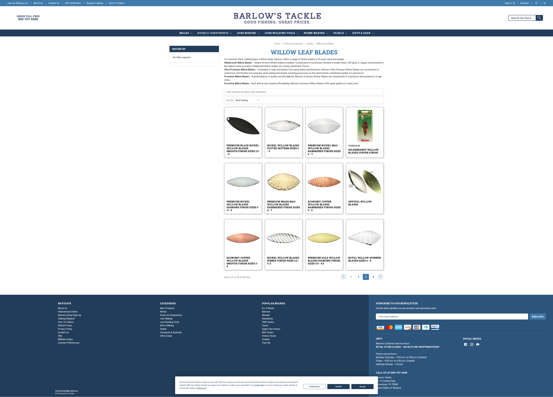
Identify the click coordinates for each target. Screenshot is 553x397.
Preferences (314, 387)
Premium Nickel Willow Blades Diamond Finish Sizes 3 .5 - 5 (242, 206)
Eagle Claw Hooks (271, 329)
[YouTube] (477, 344)
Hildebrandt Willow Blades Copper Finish (363, 151)
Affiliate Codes (65, 339)
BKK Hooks (267, 332)
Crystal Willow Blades (360, 203)
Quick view (241, 123)
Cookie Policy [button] (259, 385)
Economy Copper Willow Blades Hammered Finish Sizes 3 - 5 (324, 206)
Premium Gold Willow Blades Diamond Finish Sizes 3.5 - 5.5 (324, 260)
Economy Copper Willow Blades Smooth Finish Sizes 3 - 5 (242, 262)
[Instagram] (471, 344)
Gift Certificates (73, 3)
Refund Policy (65, 325)
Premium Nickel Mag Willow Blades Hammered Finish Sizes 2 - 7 (324, 150)
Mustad (266, 315)
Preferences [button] (201, 388)
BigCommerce (72, 391)
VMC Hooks (268, 322)
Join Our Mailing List (17, 3)
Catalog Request (66, 318)
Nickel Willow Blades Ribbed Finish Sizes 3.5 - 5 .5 (283, 260)
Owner (265, 325)
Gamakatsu (267, 318)
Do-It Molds (268, 308)
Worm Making (315, 32)
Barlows (266, 311)
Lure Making (247, 32)
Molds (184, 32)
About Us (38, 3)
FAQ (60, 336)
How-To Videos (116, 3)
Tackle (338, 32)
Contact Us (53, 3)
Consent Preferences (68, 342)
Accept (362, 387)
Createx (266, 339)
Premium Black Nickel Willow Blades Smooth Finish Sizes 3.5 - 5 (243, 150)
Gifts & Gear (361, 32)
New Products (167, 308)
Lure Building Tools (280, 32)
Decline (338, 387)
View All (266, 342)
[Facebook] (465, 344)
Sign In (508, 3)
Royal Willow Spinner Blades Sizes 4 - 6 (364, 259)
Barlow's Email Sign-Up (69, 315)
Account (524, 3)
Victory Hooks (269, 336)
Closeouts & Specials (171, 332)
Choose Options (245, 129)
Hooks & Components (213, 32)
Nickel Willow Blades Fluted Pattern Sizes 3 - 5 (283, 148)
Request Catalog (94, 3)
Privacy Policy (65, 329)
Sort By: (230, 100)
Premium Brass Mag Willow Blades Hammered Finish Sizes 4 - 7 (283, 206)
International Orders (68, 311)
